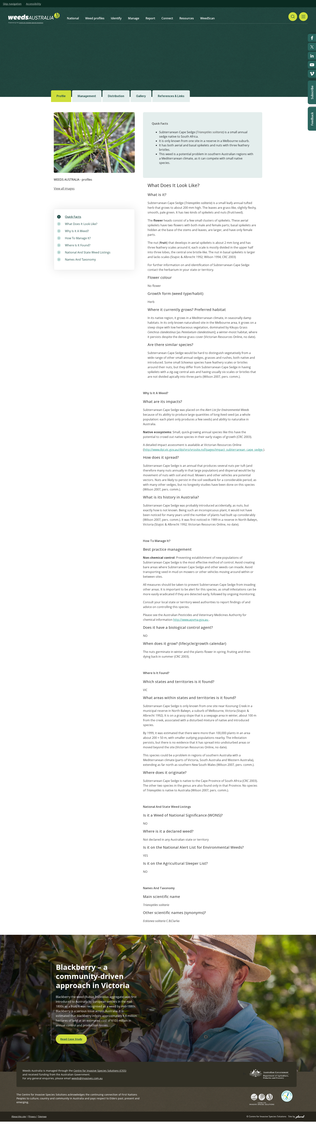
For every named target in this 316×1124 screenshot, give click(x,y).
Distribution (116, 96)
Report (150, 18)
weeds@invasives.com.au (87, 1078)
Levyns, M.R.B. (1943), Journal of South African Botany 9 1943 (89, 73)
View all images (64, 188)
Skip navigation (12, 4)
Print (262, 51)
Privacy (32, 1116)
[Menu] (303, 16)
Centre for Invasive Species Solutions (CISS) (100, 1070)
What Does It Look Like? (81, 224)
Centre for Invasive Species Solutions (31, 23)
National (73, 18)
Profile (61, 96)
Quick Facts (73, 217)
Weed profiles (94, 18)
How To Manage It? (78, 238)
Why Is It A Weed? (77, 231)
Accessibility (33, 4)
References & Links (171, 96)
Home (73, 51)
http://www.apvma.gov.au (191, 620)
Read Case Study (71, 1039)
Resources (186, 18)
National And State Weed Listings (87, 252)
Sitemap (42, 1116)
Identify (116, 18)
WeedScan (207, 18)
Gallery (141, 96)
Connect (167, 18)
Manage (133, 18)
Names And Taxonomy (80, 259)
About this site (19, 1116)
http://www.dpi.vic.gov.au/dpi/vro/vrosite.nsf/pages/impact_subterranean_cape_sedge (203, 450)
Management (87, 96)
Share (247, 51)
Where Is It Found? (77, 245)
